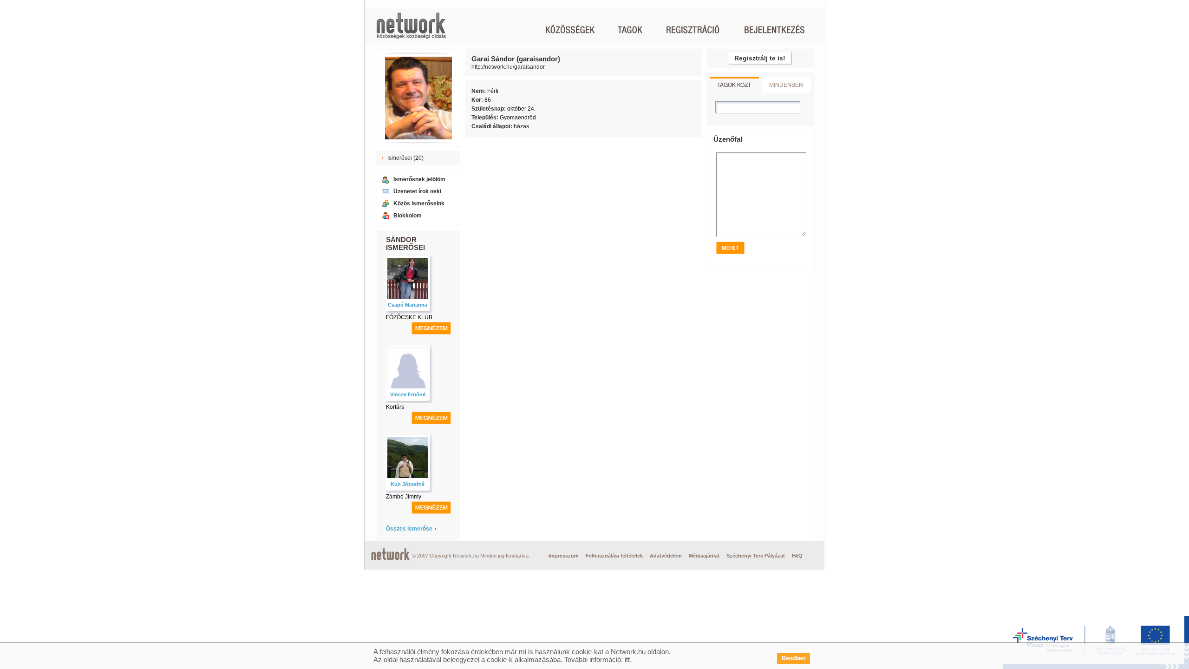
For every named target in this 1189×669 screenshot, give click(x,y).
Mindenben (786, 84)
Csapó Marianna (407, 305)
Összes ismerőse (409, 528)
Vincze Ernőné (407, 394)
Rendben (793, 658)
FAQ (797, 555)
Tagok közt (734, 84)
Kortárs (395, 407)
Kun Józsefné (408, 484)
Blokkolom (407, 215)
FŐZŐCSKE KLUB (409, 317)
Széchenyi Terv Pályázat (755, 555)
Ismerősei (399, 158)
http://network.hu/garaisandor (508, 67)
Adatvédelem (666, 555)
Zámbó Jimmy (403, 496)
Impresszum (564, 555)
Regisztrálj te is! (759, 58)
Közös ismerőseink (418, 203)
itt (627, 659)
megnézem (431, 328)
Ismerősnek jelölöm (419, 179)
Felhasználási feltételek (614, 555)
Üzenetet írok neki (417, 191)
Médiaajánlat (704, 555)
